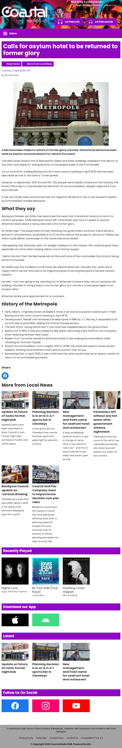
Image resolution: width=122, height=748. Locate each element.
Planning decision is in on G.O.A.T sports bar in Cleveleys (45, 418)
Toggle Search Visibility (115, 33)
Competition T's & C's (92, 737)
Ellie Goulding (70, 595)
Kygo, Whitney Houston (89, 5)
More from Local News (39, 63)
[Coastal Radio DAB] (24, 14)
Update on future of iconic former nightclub (15, 416)
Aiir (89, 744)
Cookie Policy (57, 737)
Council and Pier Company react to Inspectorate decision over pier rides (45, 494)
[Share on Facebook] (5, 375)
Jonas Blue (38, 595)
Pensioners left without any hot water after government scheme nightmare (105, 422)
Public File (41, 737)
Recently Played (17, 550)
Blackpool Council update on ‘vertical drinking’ (15, 490)
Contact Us (72, 737)
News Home (13, 63)
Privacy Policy (26, 737)
